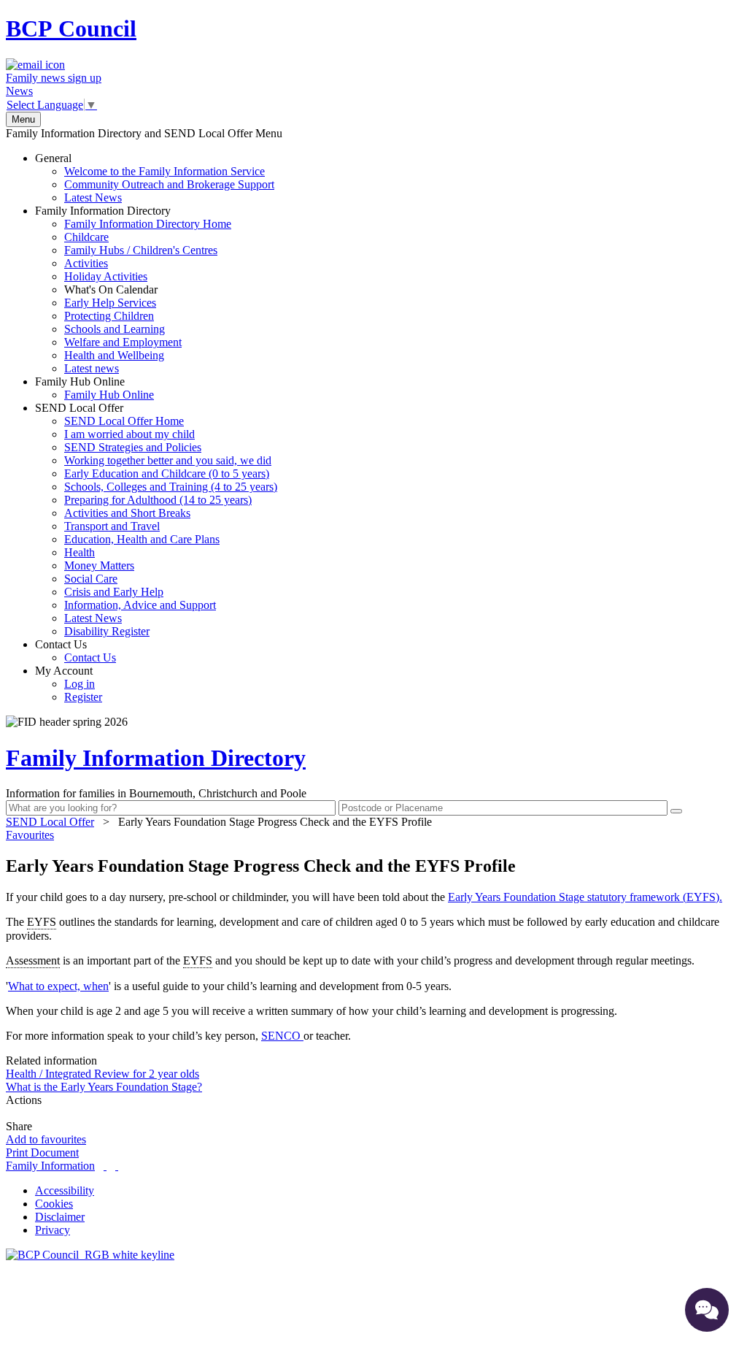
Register (83, 697)
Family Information (50, 1165)
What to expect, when (58, 986)
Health (79, 552)
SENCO (282, 1035)
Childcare (86, 237)
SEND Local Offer (156, 519)
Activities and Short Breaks (127, 513)
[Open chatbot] (707, 1310)
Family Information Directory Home (147, 224)
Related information (51, 1060)
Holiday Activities (105, 276)
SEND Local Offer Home (124, 421)
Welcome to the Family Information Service (164, 171)
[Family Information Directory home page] (90, 1255)
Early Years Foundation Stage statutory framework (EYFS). (585, 897)
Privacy (52, 1230)
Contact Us (75, 651)
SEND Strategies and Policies (132, 447)
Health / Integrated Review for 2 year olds (102, 1073)
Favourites (30, 835)
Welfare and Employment (123, 342)
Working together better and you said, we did (167, 460)
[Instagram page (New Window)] (116, 1165)
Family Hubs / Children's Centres (140, 250)
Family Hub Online (94, 388)
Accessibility (64, 1190)
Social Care (90, 578)
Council (71, 28)
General (154, 178)
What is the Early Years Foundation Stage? (104, 1087)
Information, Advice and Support (140, 605)
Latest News (93, 197)
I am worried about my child (129, 434)
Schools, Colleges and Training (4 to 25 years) (170, 486)
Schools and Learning (114, 329)
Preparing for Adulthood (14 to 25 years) (158, 500)
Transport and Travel (112, 526)
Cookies (54, 1203)
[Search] (676, 811)
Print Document (42, 1152)
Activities (86, 263)
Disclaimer (60, 1217)
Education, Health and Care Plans (142, 539)
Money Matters (99, 565)
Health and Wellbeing (114, 355)
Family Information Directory (133, 289)
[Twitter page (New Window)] (105, 1165)
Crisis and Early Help (113, 592)
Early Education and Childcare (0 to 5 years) (166, 473)
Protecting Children (109, 316)
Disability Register (107, 631)
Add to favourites (46, 1139)
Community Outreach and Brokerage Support (169, 184)
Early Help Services (110, 302)
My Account (68, 683)
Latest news (91, 368)
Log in (79, 684)
